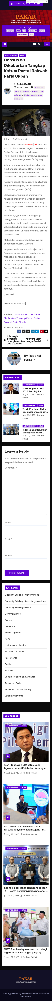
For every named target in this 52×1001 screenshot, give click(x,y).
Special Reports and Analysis (20, 676)
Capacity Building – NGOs (18, 607)
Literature (10, 626)
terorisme (10, 31)
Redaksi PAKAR (24, 84)
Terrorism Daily (13, 683)
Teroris (42, 31)
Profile (8, 664)
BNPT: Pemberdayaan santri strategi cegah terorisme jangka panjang (25, 951)
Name (9, 522)
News (22, 56)
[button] (40, 44)
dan (31, 34)
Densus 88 (32, 31)
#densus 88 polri (22, 91)
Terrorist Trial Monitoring (18, 689)
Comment (11, 467)
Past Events (11, 657)
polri (24, 31)
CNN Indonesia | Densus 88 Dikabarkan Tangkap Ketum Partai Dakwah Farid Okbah (22, 318)
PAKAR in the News (14, 651)
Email (8, 539)
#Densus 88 (40, 87)
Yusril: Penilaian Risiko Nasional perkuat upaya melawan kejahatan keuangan (23, 829)
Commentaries (13, 613)
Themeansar (25, 996)
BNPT (18, 31)
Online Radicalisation (15, 645)
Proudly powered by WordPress (17, 993)
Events (8, 620)
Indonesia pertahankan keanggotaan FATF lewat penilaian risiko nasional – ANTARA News (25, 891)
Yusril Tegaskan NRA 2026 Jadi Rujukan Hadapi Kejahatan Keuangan (24, 767)
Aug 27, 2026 (29, 394)
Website (9, 555)
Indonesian (33, 2)
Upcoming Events (14, 695)
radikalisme (22, 34)
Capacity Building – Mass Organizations (25, 601)
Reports (9, 670)
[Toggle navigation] (34, 44)
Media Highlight (11, 56)
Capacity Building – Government (22, 594)
